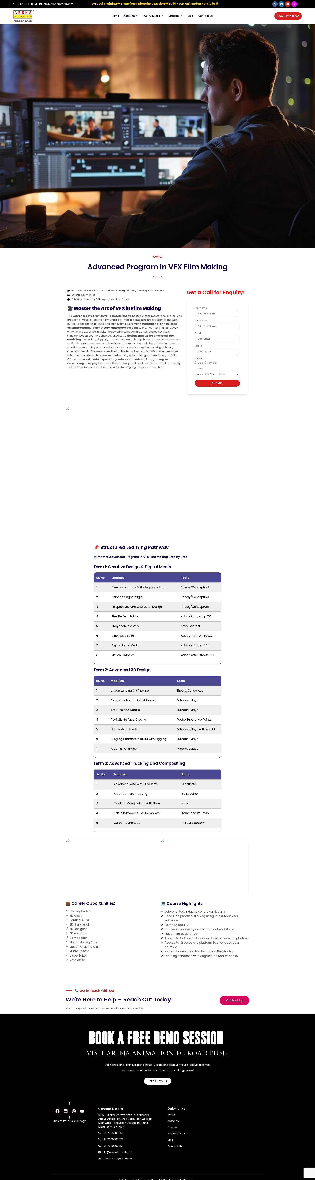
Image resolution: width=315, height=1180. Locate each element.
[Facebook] (275, 4)
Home (115, 16)
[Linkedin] (281, 4)
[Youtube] (288, 4)
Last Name (201, 320)
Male (200, 363)
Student (174, 16)
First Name (201, 308)
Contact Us (205, 16)
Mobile (198, 346)
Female (211, 363)
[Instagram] (294, 4)
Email (198, 333)
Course (199, 368)
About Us (129, 16)
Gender (199, 358)
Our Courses (152, 16)
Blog (190, 16)
